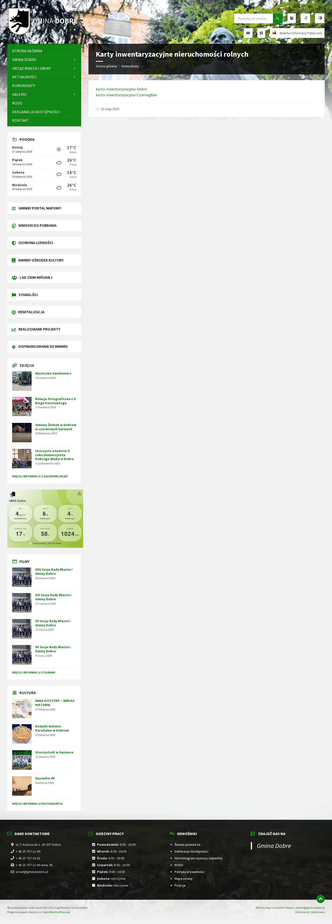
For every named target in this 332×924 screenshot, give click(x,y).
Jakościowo (317, 912)
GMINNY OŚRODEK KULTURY (41, 260)
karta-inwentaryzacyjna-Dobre (121, 89)
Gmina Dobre (274, 846)
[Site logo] (43, 34)
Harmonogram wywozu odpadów (198, 858)
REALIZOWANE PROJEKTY (39, 329)
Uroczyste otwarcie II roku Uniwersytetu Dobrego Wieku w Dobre (54, 455)
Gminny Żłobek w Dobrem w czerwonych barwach (55, 427)
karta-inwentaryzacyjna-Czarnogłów (126, 94)
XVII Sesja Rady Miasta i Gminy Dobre (53, 571)
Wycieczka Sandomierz (53, 373)
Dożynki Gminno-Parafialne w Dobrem (52, 728)
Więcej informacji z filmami (33, 672)
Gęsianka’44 (44, 778)
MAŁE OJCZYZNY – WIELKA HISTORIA (54, 702)
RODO (179, 865)
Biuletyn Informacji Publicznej (301, 33)
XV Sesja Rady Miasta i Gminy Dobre (52, 623)
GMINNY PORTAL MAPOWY (39, 208)
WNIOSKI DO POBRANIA (37, 225)
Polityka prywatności (190, 872)
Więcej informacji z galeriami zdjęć (40, 476)
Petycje (180, 885)
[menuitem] (44, 51)
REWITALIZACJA (31, 311)
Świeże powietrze (188, 844)
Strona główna (106, 66)
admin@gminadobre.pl (310, 907)
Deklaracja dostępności (191, 851)
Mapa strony (183, 878)
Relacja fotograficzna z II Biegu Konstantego (55, 401)
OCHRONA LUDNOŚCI (35, 242)
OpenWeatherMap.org (56, 912)
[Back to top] (320, 899)
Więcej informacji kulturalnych (37, 803)
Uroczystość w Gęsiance (54, 752)
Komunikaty (130, 66)
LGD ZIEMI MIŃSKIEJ (36, 277)
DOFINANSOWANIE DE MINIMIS (43, 346)
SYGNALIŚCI (28, 294)
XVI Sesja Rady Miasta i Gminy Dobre (53, 597)
